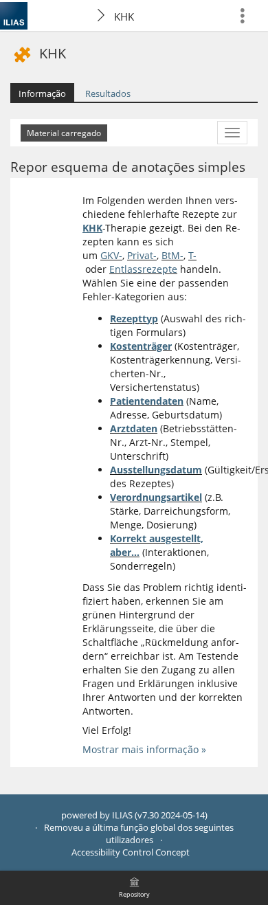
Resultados (108, 93)
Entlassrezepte (143, 269)
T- (192, 255)
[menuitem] (248, 15)
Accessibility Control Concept (130, 852)
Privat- (142, 255)
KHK (124, 16)
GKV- (111, 255)
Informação (42, 93)
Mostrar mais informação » (144, 749)
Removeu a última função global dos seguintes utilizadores (139, 834)
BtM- (172, 255)
